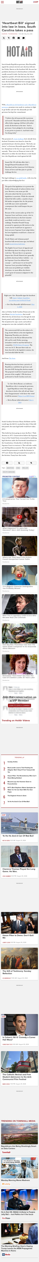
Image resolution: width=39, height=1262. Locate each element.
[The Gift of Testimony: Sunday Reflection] (19, 958)
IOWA (18, 468)
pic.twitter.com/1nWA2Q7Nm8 (19, 300)
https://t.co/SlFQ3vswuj (26, 396)
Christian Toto (7, 1044)
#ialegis (19, 298)
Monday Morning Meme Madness (15, 1180)
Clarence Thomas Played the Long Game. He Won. (19, 870)
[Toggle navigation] (2, 2)
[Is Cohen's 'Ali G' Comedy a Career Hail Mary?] (19, 1025)
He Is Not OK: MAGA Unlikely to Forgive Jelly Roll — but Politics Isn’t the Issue (18, 1213)
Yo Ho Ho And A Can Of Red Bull (19, 802)
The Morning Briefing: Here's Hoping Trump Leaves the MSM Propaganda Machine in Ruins (17, 1248)
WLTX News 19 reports (21, 345)
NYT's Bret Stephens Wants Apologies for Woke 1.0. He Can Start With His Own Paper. (22, 790)
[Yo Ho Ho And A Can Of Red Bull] (19, 823)
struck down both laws (17, 244)
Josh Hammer (7, 876)
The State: (12, 358)
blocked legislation (16, 314)
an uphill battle (21, 178)
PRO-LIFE (25, 468)
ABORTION (10, 468)
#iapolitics (26, 298)
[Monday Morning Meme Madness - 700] (19, 1167)
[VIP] (35, 2)
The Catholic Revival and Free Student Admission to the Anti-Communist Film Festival (17, 1077)
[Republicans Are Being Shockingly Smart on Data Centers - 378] (19, 1133)
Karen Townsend (10, 34)
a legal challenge (18, 139)
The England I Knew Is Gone (17, 796)
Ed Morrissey (7, 978)
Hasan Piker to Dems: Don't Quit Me (18, 936)
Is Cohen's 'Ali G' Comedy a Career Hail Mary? (19, 1038)
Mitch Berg (6, 840)
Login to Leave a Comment (19, 705)
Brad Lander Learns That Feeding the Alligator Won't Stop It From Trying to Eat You (21, 770)
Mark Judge (6, 1084)
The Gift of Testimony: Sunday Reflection (17, 972)
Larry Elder (6, 942)
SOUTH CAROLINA (9, 472)
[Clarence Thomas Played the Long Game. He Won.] (19, 856)
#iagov (14, 298)
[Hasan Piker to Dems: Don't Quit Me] (19, 923)
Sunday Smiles (13, 762)
